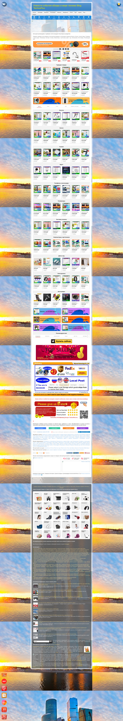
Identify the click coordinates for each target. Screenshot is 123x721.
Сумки (54, 443)
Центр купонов (41, 444)
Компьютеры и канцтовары (46, 442)
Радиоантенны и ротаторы (73, 434)
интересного (57, 644)
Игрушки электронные (80, 437)
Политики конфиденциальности (78, 660)
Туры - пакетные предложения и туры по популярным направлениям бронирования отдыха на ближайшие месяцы (58, 560)
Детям (61, 443)
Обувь (58, 443)
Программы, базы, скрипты (49, 438)
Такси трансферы (70, 447)
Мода (51, 443)
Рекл (84, 12)
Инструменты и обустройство (49, 441)
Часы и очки (35, 443)
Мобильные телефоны (47, 434)
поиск (54, 642)
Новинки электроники (73, 438)
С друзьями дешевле (84, 443)
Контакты (87, 486)
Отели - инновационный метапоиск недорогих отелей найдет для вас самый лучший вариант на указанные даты (57, 559)
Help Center (73, 486)
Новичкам (35, 444)
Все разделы (44, 439)
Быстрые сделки (75, 443)
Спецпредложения (37, 439)
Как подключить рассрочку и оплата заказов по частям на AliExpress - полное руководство (53, 578)
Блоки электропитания (46, 435)
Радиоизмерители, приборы (58, 435)
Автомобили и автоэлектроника (55, 437)
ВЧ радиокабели (68, 435)
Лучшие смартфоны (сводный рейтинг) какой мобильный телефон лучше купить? (56, 590)
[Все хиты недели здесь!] (4, 681)
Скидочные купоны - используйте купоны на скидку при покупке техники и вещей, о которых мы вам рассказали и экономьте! (60, 555)
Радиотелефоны (56, 434)
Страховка (81, 447)
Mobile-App (86, 447)
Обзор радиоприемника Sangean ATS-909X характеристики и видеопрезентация (56, 615)
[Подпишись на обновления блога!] (4, 688)
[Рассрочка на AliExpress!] (4, 675)
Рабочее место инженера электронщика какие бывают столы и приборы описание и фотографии (59, 596)
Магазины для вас (78, 444)
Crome (56, 652)
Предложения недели (62, 438)
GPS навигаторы (37, 435)
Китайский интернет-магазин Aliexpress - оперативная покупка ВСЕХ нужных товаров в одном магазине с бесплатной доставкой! (61, 552)
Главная (34, 14)
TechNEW (49, 486)
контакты (71, 652)
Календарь (40, 12)
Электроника (75, 441)
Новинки (72, 444)
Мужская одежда (82, 442)
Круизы (79, 12)
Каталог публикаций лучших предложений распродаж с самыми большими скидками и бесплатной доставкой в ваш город (59, 548)
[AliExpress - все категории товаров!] (4, 709)
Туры (75, 12)
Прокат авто (63, 447)
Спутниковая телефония (85, 434)
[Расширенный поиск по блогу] (4, 695)
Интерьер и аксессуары (69, 437)
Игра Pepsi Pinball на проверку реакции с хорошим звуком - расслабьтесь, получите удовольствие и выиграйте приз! (58, 570)
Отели (71, 12)
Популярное (62, 444)
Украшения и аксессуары (64, 442)
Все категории (86, 444)
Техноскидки (56, 444)
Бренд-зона (41, 443)
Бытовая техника (43, 437)
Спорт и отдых (36, 442)
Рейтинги (59, 12)
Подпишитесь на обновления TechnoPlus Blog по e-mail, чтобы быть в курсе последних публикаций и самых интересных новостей (61, 549)
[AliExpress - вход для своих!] (4, 717)
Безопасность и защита (62, 441)
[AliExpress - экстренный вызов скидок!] (4, 702)
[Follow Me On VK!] (4, 4)
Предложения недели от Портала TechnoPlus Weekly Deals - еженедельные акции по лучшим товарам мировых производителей (61, 553)
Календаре (67, 544)
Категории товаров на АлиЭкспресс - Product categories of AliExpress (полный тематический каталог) (55, 577)
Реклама (78, 486)
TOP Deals (59, 486)
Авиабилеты (65, 12)
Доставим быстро (49, 444)
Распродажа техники (84, 438)
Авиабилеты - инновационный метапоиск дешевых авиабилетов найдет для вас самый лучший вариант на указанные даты (60, 558)
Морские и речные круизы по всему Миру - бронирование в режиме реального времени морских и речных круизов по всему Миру (61, 565)
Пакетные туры (57, 447)
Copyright (61, 487)
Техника (47, 443)
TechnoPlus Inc (79, 665)
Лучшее (67, 444)
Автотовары (55, 442)
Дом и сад (70, 441)
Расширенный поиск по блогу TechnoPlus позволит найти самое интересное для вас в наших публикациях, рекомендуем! (59, 573)
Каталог (34, 12)
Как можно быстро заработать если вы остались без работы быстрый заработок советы (57, 602)
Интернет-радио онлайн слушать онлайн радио (49, 608)
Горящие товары (67, 443)
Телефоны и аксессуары (84, 441)
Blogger (34, 666)
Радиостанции (64, 434)
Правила (82, 486)
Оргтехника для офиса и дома (79, 435)
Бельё (88, 442)
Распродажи (52, 12)
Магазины (46, 12)
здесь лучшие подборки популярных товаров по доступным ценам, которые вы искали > (65, 449)
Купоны (68, 486)
